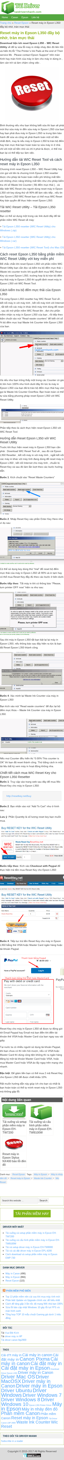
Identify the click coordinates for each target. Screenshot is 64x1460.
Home (5, 17)
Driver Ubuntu (16, 1390)
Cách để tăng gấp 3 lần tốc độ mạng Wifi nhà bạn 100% (34, 1303)
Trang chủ (5, 22)
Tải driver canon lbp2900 (13, 1340)
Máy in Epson (40, 1174)
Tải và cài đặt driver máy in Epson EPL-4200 (29, 1250)
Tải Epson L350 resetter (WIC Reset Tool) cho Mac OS (33, 247)
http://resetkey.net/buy (18, 796)
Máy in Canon (13, 1273)
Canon (14, 17)
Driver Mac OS (18, 1377)
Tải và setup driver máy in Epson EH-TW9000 (29, 1247)
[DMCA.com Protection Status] (32, 1456)
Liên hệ (35, 17)
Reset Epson (21, 22)
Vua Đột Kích (12, 1332)
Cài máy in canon (37, 1355)
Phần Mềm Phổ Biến (18, 1290)
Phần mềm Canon (20, 1413)
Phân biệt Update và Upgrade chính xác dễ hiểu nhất (33, 1300)
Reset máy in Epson (20, 1178)
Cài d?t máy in (11, 1355)
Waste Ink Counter (43, 1178)
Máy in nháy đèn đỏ (40, 1409)
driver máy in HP (13, 1336)
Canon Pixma (35, 1359)
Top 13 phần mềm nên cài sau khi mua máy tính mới (33, 1296)
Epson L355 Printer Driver (40, 1405)
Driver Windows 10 (27, 1402)
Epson (25, 17)
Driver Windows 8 (20, 1399)
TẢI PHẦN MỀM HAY (32, 1214)
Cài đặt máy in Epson (25, 1368)
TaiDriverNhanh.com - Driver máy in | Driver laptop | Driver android (20, 7)
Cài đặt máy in (46, 1363)
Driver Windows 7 (42, 1395)
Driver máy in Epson (39, 1386)
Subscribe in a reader (12, 1441)
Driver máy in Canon (35, 1372)
